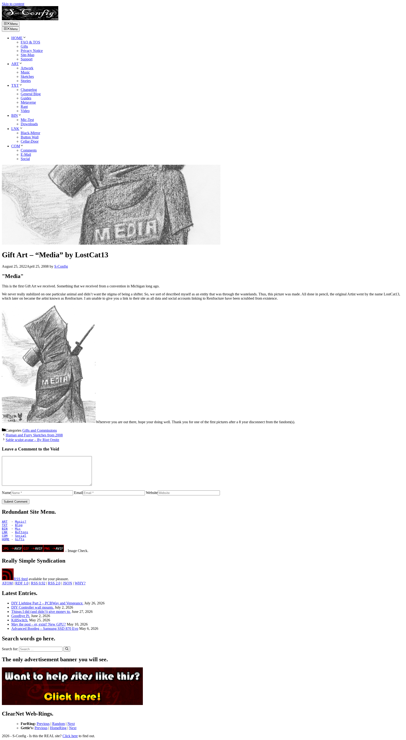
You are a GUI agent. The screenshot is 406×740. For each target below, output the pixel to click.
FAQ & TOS (30, 42)
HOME (17, 38)
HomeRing (58, 728)
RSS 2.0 (54, 583)
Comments (29, 150)
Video (25, 111)
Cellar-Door (30, 141)
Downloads (29, 124)
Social (25, 159)
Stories (26, 81)
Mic (18, 528)
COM (15, 146)
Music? (20, 521)
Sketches (27, 76)
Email (78, 493)
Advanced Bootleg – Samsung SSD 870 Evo (44, 628)
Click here (70, 736)
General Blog (31, 94)
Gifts (24, 46)
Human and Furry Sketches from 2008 (34, 435)
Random (58, 724)
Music (25, 72)
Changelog (29, 90)
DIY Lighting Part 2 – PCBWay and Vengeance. (47, 603)
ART (15, 64)
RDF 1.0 (21, 583)
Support (26, 59)
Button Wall (30, 137)
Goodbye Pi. (20, 616)
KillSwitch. (19, 620)
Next (71, 724)
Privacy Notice (32, 51)
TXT (15, 85)
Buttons (21, 532)
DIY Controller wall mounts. (32, 607)
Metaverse (28, 102)
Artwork (27, 68)
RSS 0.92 (38, 583)
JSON (67, 583)
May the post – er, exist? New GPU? (38, 624)
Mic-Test (27, 120)
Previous (43, 724)
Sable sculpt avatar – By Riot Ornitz (32, 440)
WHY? (80, 583)
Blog (19, 525)
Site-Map (27, 55)
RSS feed (21, 579)
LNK (15, 129)
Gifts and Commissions (39, 430)
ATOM (7, 583)
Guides (26, 98)
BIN (14, 115)
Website (152, 493)
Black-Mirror (30, 133)
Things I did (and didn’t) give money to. (41, 612)
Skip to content (13, 4)
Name (6, 493)
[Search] (66, 649)
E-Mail (26, 155)
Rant (24, 107)
